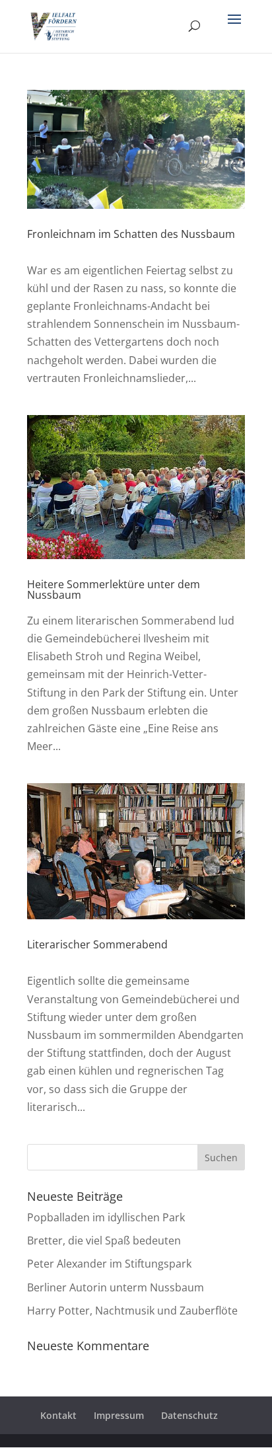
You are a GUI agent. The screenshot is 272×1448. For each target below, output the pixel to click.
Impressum (119, 1415)
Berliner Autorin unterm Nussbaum (115, 1287)
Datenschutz (189, 1415)
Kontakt (58, 1415)
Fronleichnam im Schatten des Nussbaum (131, 234)
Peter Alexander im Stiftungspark (109, 1263)
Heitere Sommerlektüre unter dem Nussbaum (113, 589)
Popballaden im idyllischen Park (106, 1217)
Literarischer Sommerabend (97, 944)
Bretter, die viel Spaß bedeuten (104, 1240)
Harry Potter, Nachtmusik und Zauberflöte (132, 1310)
